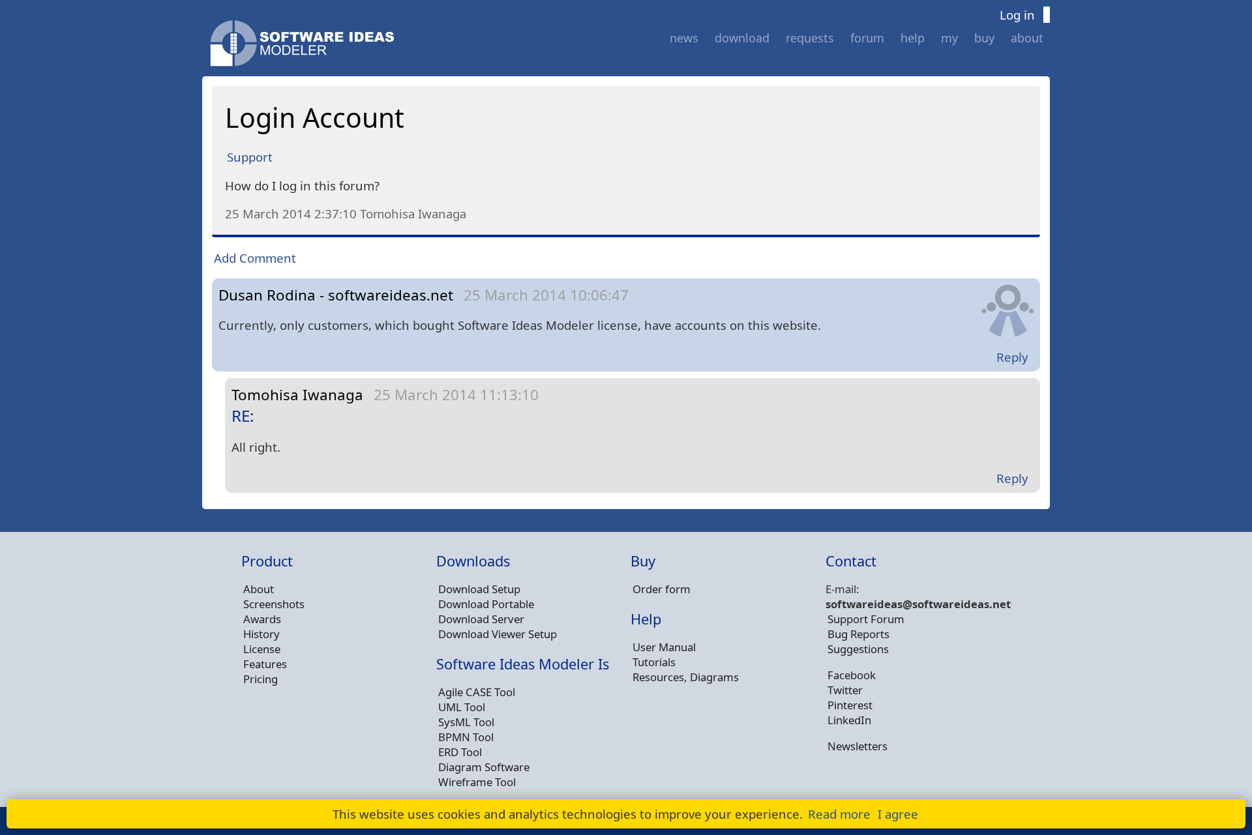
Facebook (851, 674)
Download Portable (486, 603)
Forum (867, 38)
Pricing (260, 678)
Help (913, 38)
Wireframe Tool (477, 781)
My (949, 38)
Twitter (845, 689)
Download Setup (479, 588)
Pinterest (849, 704)
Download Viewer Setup (497, 633)
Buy (984, 38)
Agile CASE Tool (476, 691)
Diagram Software (483, 766)
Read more (839, 814)
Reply (1012, 357)
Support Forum (865, 618)
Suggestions (858, 648)
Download (742, 38)
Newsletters (857, 746)
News (684, 38)
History (261, 633)
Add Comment (255, 258)
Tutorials (654, 661)
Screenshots (274, 603)
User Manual (664, 646)
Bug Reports (858, 633)
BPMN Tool (466, 736)
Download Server (481, 618)
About (1027, 38)
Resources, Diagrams (686, 676)
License (261, 648)
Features (265, 663)
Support (250, 157)
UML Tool (461, 706)
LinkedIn (849, 719)
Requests (810, 38)
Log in (1017, 15)
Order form (662, 588)
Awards (262, 618)
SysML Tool (466, 721)
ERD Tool (460, 751)
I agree (898, 814)
